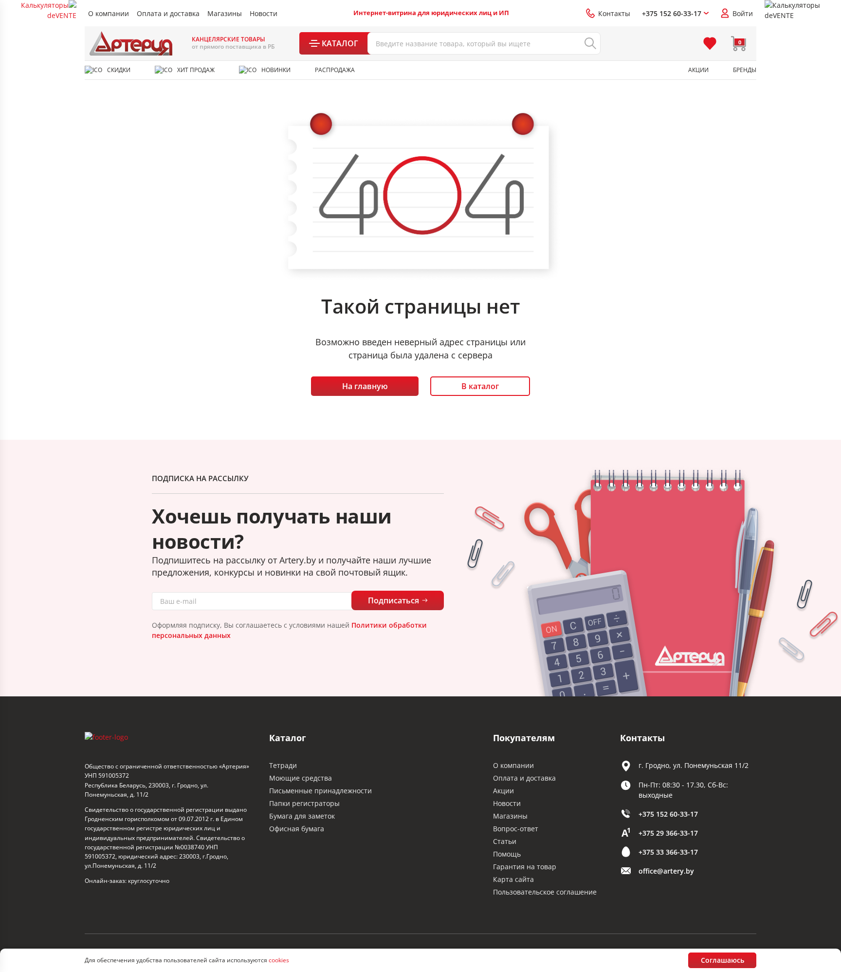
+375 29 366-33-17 (668, 833)
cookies (279, 960)
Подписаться (393, 600)
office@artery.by (666, 871)
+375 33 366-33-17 (668, 852)
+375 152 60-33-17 (668, 814)
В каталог (480, 386)
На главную (365, 386)
